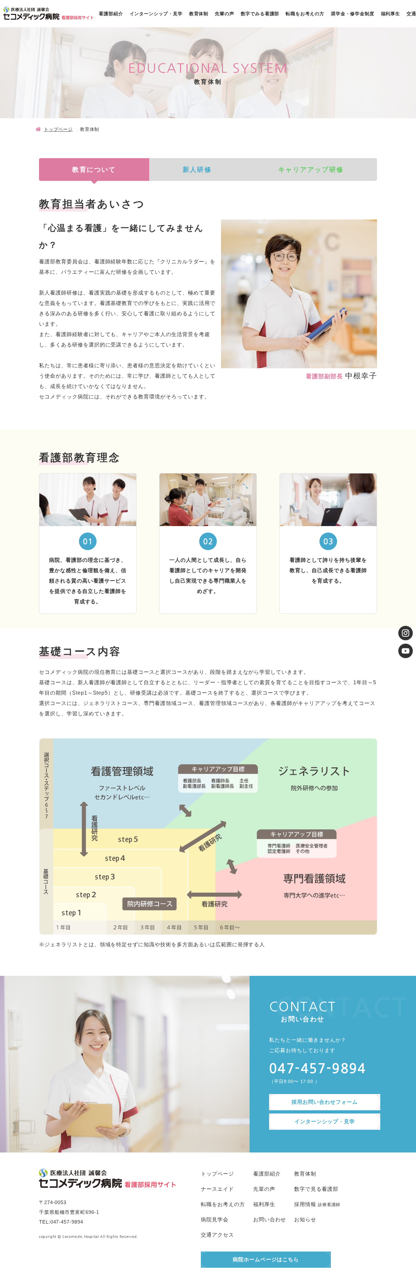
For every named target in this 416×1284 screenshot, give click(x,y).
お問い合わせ (269, 1219)
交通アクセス (217, 1235)
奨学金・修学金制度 (352, 13)
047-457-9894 (66, 1222)
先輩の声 (224, 13)
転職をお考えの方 (305, 13)
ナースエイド (217, 1189)
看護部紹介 (111, 13)
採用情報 (305, 1204)
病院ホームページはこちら (266, 1259)
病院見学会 (214, 1219)
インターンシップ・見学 (156, 13)
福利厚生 (390, 13)
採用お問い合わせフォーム (325, 1102)
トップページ (58, 129)
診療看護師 (329, 1204)
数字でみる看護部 (260, 13)
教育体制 (198, 13)
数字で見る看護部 (316, 1189)
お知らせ (305, 1219)
